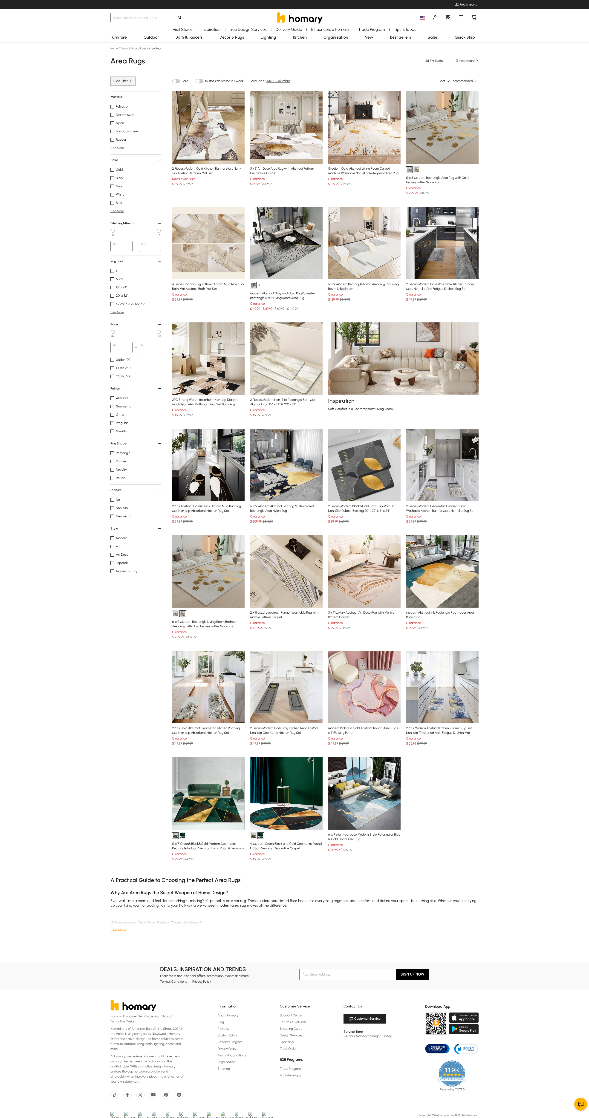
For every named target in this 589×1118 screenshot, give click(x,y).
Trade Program (290, 1069)
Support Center (291, 1015)
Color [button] (114, 160)
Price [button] (114, 324)
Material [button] (116, 97)
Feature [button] (116, 490)
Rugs (143, 48)
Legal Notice (226, 1062)
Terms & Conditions (232, 1055)
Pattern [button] (115, 388)
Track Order (288, 1049)
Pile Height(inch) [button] (122, 223)
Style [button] (114, 528)
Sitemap (224, 1069)
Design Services (291, 1035)
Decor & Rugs (129, 48)
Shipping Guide (291, 1029)
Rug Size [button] (116, 261)
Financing (287, 1042)
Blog (221, 1022)
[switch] (176, 81)
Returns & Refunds (293, 1022)
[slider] (113, 231)
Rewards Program (230, 1042)
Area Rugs (155, 48)
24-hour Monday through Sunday (368, 1036)
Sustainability (227, 1035)
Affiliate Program (291, 1075)
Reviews (223, 1029)
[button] (466, 1049)
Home (114, 48)
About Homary (228, 1015)
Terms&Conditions (173, 982)
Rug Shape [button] (118, 443)
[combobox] (464, 81)
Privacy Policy (201, 982)
